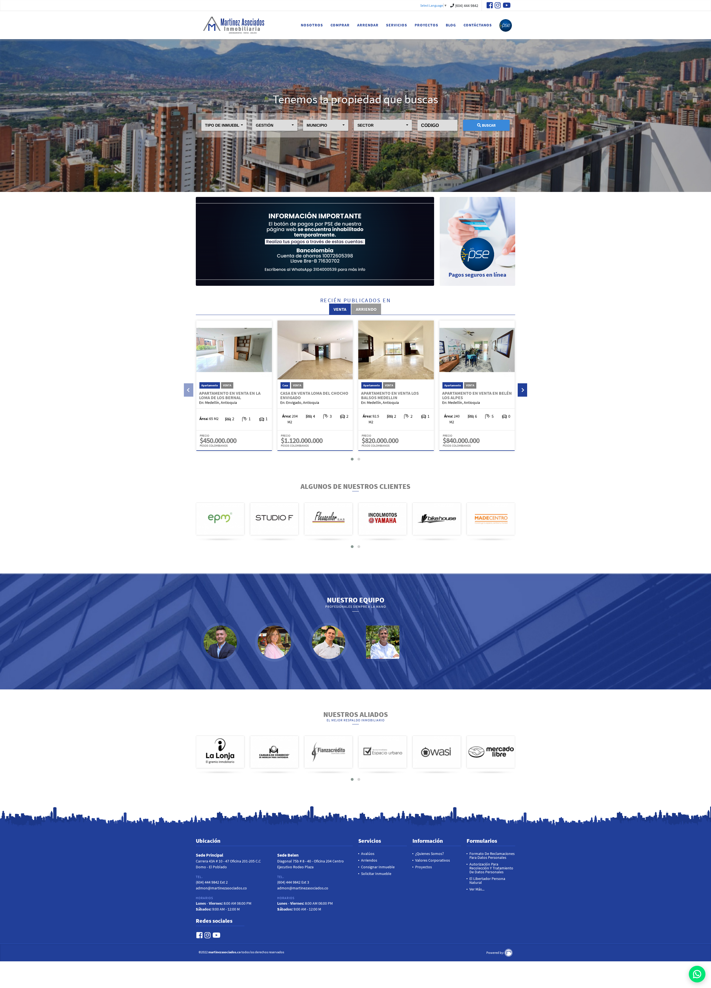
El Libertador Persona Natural (487, 880)
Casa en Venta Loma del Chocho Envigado (314, 395)
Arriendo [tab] (366, 309)
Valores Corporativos (432, 860)
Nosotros (312, 24)
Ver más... (476, 889)
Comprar (340, 24)
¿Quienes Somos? (429, 853)
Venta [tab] (340, 309)
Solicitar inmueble (376, 873)
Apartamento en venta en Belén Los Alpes (477, 395)
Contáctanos (478, 24)
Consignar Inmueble (378, 866)
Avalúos (367, 853)
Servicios (396, 24)
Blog (451, 24)
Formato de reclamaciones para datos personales (492, 855)
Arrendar (368, 24)
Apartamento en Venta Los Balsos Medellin (390, 395)
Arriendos (369, 860)
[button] (224, 125)
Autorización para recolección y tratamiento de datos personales (491, 868)
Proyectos (426, 24)
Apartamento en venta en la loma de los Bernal (230, 395)
